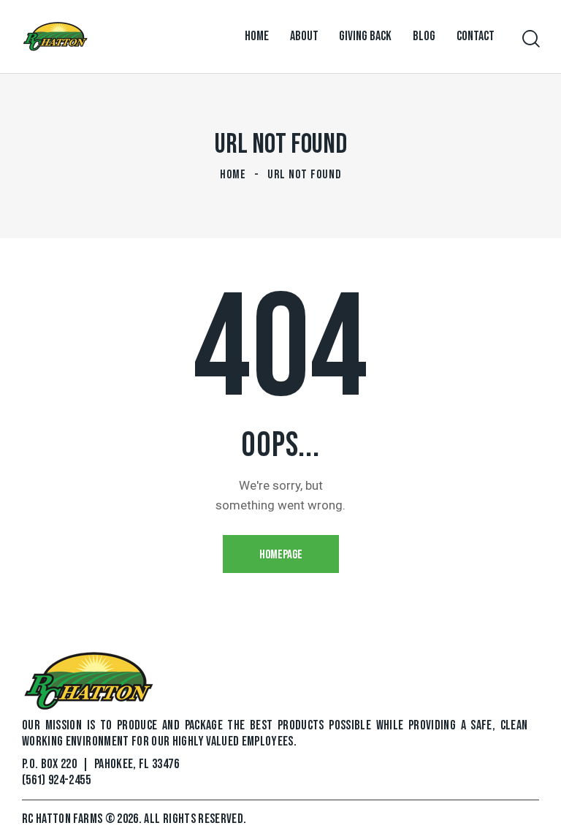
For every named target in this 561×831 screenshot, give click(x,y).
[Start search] (530, 39)
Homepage (280, 554)
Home (233, 174)
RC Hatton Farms (63, 819)
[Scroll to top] (533, 803)
